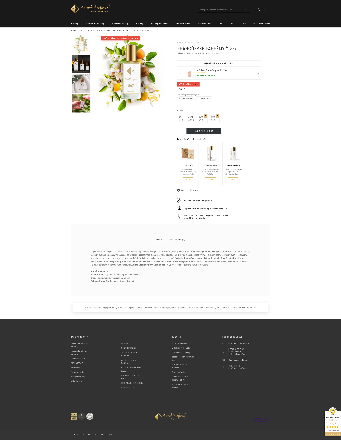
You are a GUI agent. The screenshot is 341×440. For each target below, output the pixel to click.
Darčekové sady (128, 387)
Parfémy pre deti (78, 372)
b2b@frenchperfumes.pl (238, 368)
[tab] (159, 239)
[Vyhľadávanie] (246, 10)
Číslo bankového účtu (181, 348)
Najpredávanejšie (128, 348)
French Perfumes (189, 42)
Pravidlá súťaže (178, 372)
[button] (187, 190)
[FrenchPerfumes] (90, 9)
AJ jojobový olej (77, 381)
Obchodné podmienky (181, 352)
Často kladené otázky (237, 360)
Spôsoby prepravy (179, 343)
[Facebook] (268, 434)
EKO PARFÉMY (77, 363)
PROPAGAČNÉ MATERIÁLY (132, 383)
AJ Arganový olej (78, 376)
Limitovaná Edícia (78, 358)
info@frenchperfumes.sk (239, 343)
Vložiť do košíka (204, 131)
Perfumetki (75, 368)
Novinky (124, 343)
